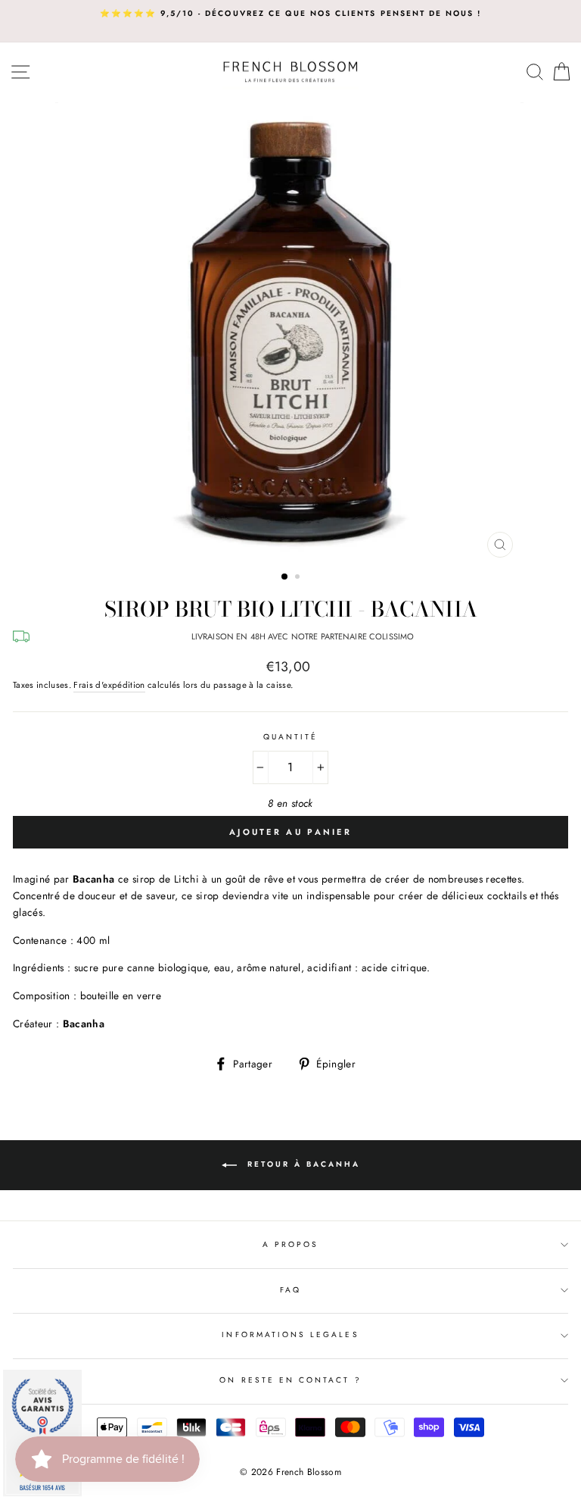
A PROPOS (290, 1244)
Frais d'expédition (108, 685)
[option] (290, 14)
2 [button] (299, 578)
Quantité (290, 736)
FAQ (290, 1289)
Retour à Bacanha (301, 1164)
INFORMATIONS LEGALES (290, 1334)
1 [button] (285, 577)
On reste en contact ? (290, 1380)
